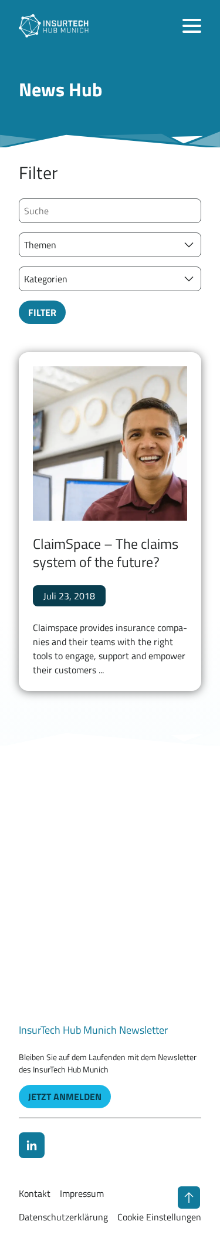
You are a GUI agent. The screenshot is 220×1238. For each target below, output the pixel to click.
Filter (42, 312)
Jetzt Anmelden (64, 1096)
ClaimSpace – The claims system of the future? (105, 552)
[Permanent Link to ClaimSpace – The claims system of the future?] (110, 443)
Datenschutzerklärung (63, 1217)
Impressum (82, 1193)
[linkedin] (32, 1145)
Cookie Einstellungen (159, 1217)
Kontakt (34, 1193)
